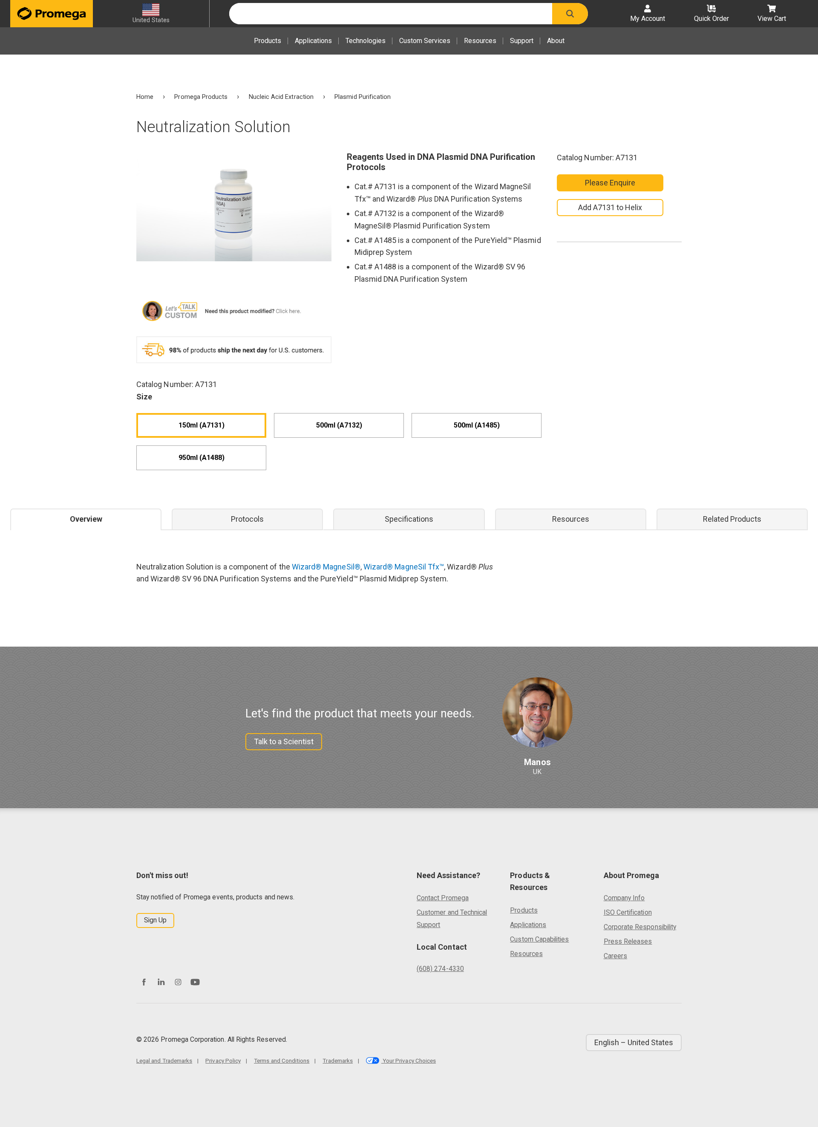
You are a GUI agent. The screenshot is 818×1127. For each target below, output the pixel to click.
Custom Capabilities (539, 939)
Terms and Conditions (281, 1060)
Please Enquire (610, 182)
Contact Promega (443, 898)
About (556, 41)
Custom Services (424, 41)
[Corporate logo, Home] (51, 13)
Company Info (624, 898)
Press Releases (628, 941)
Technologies (366, 41)
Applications (313, 41)
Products (267, 41)
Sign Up (155, 920)
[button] (570, 13)
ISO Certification (628, 912)
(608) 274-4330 (440, 969)
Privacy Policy (223, 1060)
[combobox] (390, 13)
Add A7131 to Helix (610, 207)
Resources (480, 41)
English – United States (633, 1042)
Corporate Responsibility (640, 927)
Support (521, 41)
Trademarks (338, 1060)
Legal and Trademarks (164, 1060)
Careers (615, 956)
